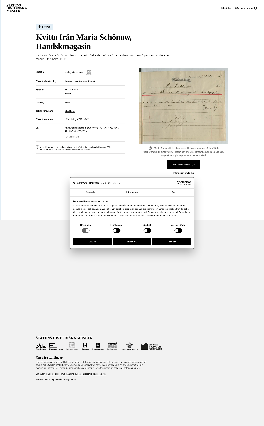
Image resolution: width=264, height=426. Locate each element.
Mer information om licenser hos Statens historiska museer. (65, 150)
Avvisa (92, 241)
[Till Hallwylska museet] (72, 346)
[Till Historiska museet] (85, 346)
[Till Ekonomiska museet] (56, 346)
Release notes (99, 374)
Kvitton (68, 93)
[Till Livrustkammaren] (98, 346)
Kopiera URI (73, 137)
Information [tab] (132, 192)
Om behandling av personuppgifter (76, 374)
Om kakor (40, 374)
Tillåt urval (132, 241)
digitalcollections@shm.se (64, 379)
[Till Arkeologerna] (41, 346)
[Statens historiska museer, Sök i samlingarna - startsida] (16, 8)
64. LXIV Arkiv (71, 89)
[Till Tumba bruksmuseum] (129, 346)
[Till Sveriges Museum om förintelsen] (151, 346)
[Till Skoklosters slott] (112, 346)
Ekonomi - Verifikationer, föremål (80, 81)
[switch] (116, 230)
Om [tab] (173, 192)
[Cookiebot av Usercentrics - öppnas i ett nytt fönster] (179, 183)
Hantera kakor (52, 374)
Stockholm (70, 111)
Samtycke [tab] (91, 192)
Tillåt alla (171, 241)
